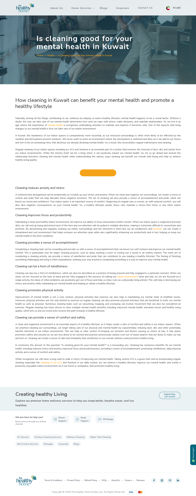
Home (39, 55)
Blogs (104, 8)
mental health (55, 125)
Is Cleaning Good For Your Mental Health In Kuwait (85, 55)
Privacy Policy (73, 480)
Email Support (85, 419)
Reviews (141, 480)
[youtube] (170, 480)
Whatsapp (108, 419)
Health (50, 55)
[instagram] (162, 480)
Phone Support (62, 419)
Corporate (122, 8)
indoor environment (127, 276)
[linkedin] (178, 480)
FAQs (104, 480)
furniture (157, 229)
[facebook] (154, 480)
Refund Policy (90, 480)
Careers (128, 480)
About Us (56, 8)
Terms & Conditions (53, 480)
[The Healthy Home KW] (25, 8)
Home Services (81, 8)
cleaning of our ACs (51, 362)
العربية (177, 8)
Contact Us (145, 8)
